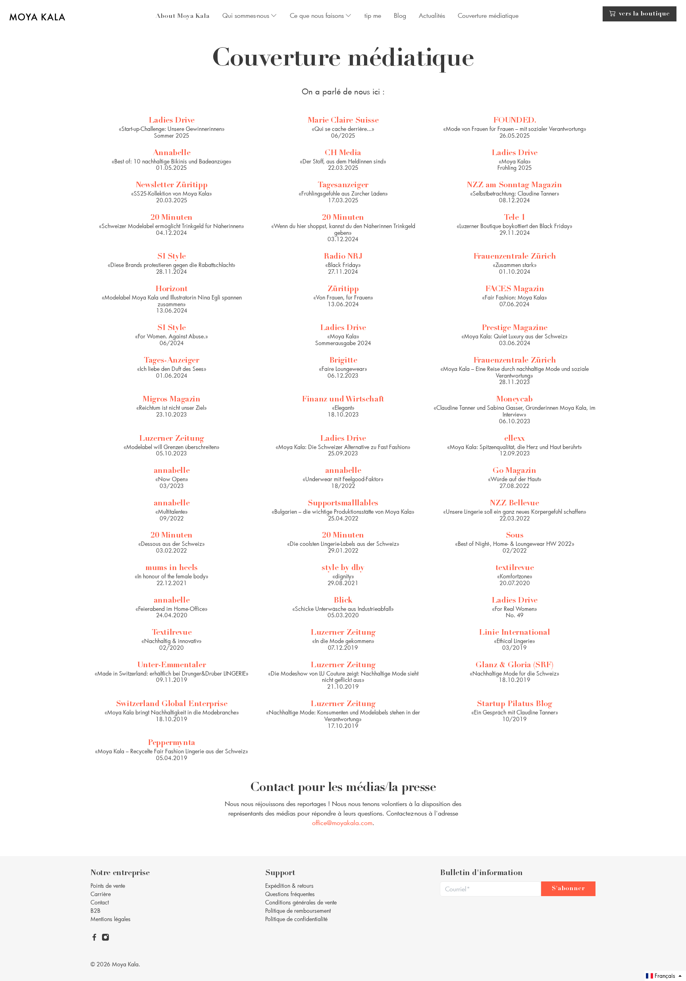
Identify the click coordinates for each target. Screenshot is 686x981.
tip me (372, 15)
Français (665, 975)
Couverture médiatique (488, 15)
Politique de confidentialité (296, 919)
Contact (100, 902)
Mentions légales (111, 919)
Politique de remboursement (298, 910)
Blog (400, 15)
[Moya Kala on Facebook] (95, 937)
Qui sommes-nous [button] (245, 15)
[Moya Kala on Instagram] (106, 937)
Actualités (432, 15)
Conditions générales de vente (301, 902)
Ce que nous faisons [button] (317, 15)
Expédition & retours (289, 885)
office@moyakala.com (342, 822)
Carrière (101, 894)
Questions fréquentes (290, 894)
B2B (95, 910)
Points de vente (108, 885)
